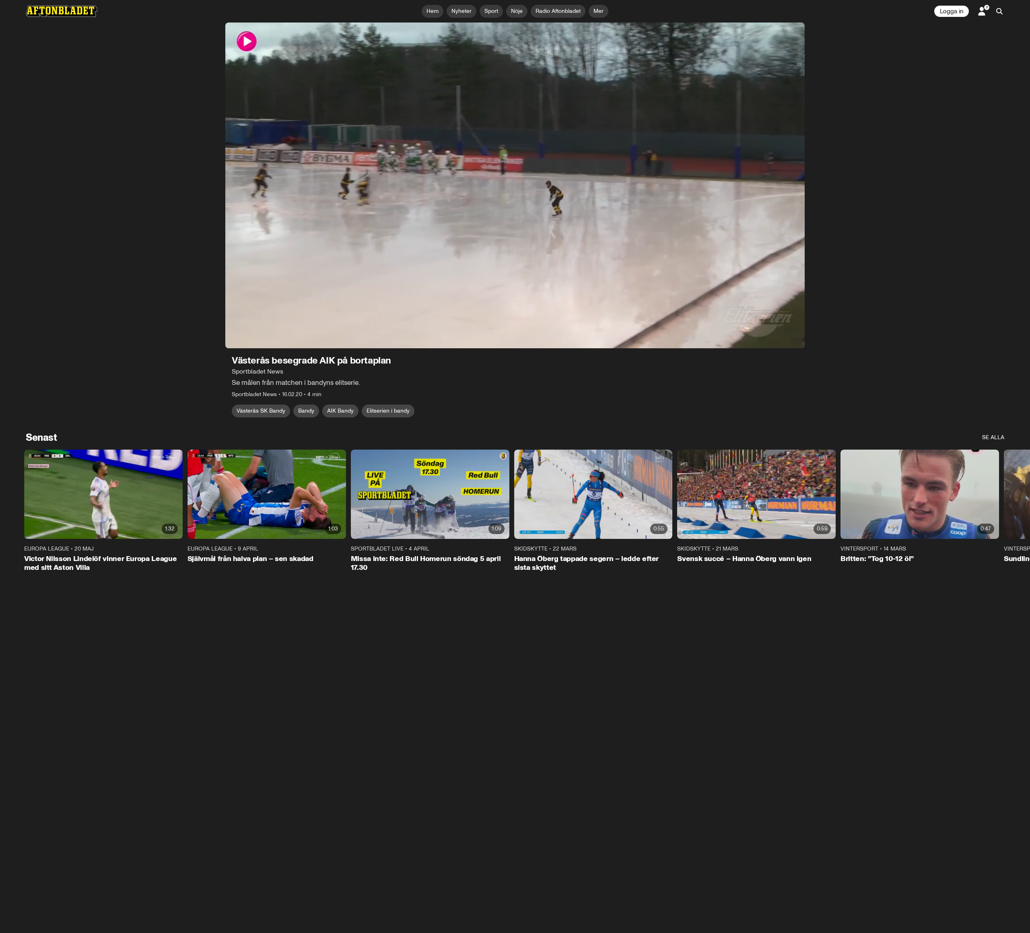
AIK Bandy (340, 410)
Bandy (306, 410)
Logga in (951, 11)
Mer (598, 11)
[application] (515, 185)
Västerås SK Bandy (261, 410)
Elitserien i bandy (388, 410)
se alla (993, 437)
